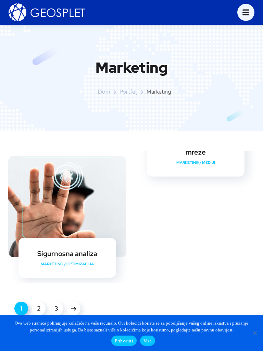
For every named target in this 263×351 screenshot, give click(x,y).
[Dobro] (254, 332)
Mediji (208, 162)
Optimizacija (80, 264)
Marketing (52, 264)
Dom (104, 91)
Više (147, 340)
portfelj (128, 91)
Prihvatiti (124, 340)
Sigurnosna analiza (67, 253)
